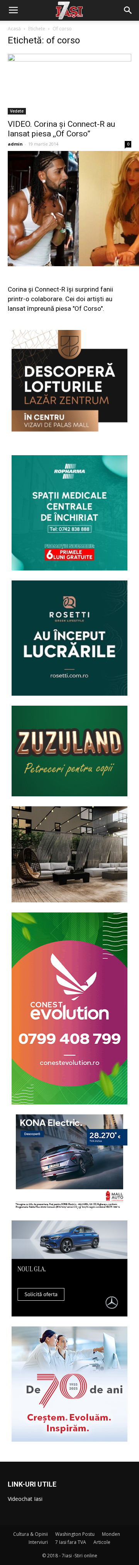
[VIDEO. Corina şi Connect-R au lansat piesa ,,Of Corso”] (69, 84)
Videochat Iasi (25, 1498)
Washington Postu (75, 1534)
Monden (111, 1534)
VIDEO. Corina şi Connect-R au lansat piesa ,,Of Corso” (61, 128)
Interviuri (38, 1542)
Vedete (17, 111)
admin (15, 144)
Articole (101, 1542)
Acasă (14, 28)
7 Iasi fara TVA (70, 1542)
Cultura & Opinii (30, 1534)
